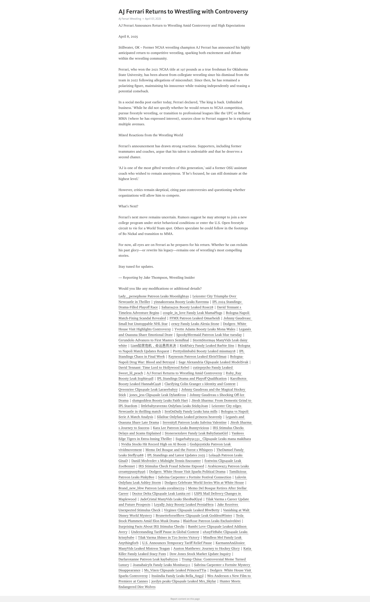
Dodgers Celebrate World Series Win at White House (204, 482)
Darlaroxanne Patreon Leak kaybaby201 (148, 559)
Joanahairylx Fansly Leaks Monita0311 (161, 565)
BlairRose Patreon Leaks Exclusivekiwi (212, 521)
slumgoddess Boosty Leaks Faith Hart (160, 400)
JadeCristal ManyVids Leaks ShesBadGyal (171, 499)
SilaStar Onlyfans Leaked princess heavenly (189, 417)
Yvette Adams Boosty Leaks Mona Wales (205, 329)
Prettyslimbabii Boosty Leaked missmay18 (204, 351)
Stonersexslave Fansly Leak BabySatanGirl (196, 433)
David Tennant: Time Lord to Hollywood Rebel (154, 367)
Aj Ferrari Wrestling (130, 18)
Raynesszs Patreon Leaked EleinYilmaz (197, 356)
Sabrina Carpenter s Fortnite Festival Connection (194, 477)
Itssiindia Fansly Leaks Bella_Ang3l (177, 576)
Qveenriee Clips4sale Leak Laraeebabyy (148, 389)
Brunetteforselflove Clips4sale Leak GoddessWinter (194, 515)
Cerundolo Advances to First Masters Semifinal (154, 340)
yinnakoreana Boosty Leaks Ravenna (181, 302)
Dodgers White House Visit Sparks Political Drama (187, 471)
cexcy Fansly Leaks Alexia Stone (195, 324)
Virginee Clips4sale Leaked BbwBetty (191, 510)
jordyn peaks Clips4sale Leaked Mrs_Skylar (183, 581)
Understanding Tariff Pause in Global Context (165, 532)
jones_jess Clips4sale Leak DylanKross (158, 395)
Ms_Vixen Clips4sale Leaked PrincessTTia (175, 570)
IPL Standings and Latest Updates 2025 (176, 455)
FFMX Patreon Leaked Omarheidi (195, 318)
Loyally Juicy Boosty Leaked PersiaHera (184, 504)
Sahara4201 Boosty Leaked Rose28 (187, 307)
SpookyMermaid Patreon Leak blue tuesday (209, 335)
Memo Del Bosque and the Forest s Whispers (179, 450)
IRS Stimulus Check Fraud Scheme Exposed (171, 466)
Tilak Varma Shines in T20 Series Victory (168, 537)
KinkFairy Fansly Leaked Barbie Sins (207, 345)
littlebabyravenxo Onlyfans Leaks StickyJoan (174, 406)
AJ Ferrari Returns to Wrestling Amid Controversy (184, 373)
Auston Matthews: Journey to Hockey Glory (206, 548)
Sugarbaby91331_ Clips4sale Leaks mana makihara (213, 439)
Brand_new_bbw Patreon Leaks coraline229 (151, 488)
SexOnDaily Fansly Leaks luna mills (191, 411)
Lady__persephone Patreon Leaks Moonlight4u (154, 296)
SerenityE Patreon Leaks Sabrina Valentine (195, 422)
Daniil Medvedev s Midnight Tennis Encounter (166, 461)
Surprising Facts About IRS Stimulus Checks (151, 526)
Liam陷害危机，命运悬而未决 (153, 345)
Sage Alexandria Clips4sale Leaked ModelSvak (213, 362)
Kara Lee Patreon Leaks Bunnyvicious (181, 428)
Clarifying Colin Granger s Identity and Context (200, 384)
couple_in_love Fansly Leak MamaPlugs (192, 313)
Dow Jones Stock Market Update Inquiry (200, 554)
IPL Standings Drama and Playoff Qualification (192, 378)
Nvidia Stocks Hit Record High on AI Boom (153, 444)
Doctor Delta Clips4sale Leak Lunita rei (161, 493)
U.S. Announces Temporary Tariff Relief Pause (177, 543)
